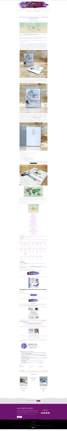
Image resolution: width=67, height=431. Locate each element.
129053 (29, 252)
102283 (45, 245)
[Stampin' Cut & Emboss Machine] (37, 249)
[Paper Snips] (25, 256)
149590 (25, 252)
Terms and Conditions (33, 422)
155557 (41, 251)
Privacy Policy (33, 421)
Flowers (37, 21)
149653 (37, 253)
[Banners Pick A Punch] (33, 249)
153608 (33, 252)
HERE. (24, 361)
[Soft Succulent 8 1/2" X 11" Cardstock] (25, 243)
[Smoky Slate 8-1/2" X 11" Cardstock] (21, 243)
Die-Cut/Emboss (34, 21)
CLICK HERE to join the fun (37, 117)
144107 (45, 251)
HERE (36, 305)
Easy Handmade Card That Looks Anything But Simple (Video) (43, 389)
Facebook (36, 270)
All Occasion (28, 21)
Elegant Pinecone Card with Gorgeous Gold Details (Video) (23, 389)
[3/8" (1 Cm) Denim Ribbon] (25, 249)
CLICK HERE (25, 263)
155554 (22, 252)
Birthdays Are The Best (32, 366)
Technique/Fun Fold (41, 21)
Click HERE (24, 356)
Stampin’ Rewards (39, 266)
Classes (31, 21)
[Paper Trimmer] (21, 256)
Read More (23, 390)
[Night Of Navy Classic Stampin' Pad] (37, 243)
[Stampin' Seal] (33, 256)
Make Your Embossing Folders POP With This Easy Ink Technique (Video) (33, 378)
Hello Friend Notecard (41, 366)
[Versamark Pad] (44, 242)
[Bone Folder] (29, 256)
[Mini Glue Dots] (37, 256)
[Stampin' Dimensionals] (41, 256)
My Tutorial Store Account (30, 11)
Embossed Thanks (22, 366)
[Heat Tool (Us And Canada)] (29, 249)
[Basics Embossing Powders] (21, 249)
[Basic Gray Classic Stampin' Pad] (41, 243)
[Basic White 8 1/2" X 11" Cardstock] (29, 243)
